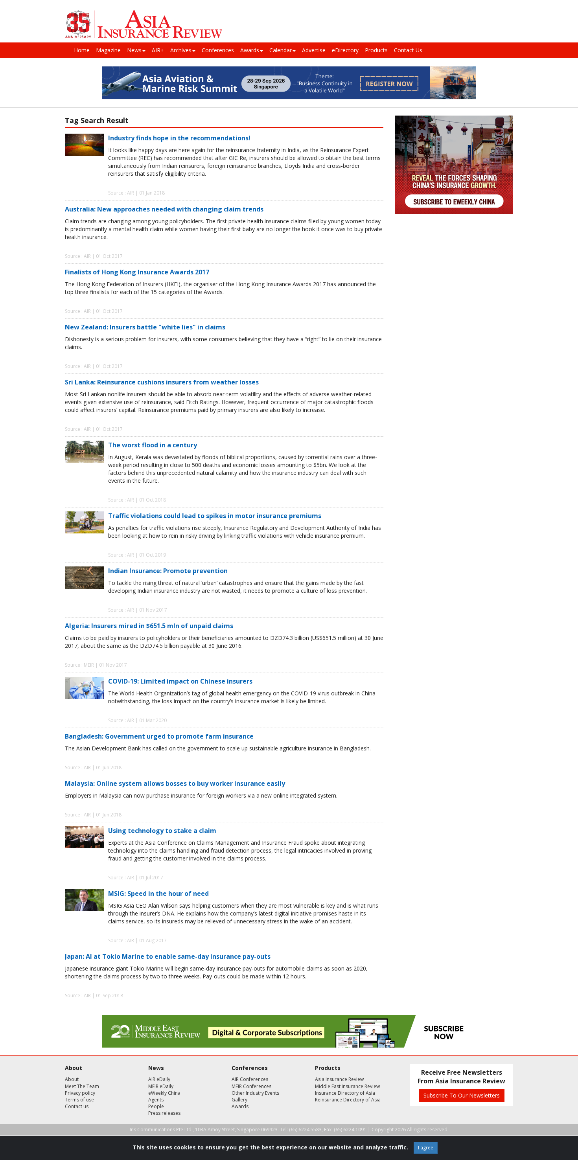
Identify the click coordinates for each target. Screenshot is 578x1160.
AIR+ (158, 50)
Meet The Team (82, 1086)
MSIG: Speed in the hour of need (158, 893)
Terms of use (79, 1099)
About (72, 1079)
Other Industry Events (255, 1093)
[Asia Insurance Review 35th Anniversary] (143, 24)
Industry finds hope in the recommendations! (179, 138)
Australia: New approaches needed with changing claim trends (164, 209)
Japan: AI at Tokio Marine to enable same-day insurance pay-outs (168, 956)
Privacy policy (80, 1093)
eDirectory (345, 50)
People (156, 1106)
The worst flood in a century (152, 445)
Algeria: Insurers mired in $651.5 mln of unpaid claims (149, 625)
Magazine (108, 50)
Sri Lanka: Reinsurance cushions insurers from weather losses (162, 382)
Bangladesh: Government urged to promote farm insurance (159, 736)
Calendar (280, 50)
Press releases (164, 1113)
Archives (180, 50)
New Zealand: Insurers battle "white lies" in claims (145, 327)
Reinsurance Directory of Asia (348, 1099)
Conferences (218, 50)
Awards (249, 50)
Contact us (76, 1106)
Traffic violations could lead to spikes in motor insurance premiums (214, 515)
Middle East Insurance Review (347, 1086)
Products (376, 50)
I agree (425, 1147)
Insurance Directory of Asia (345, 1093)
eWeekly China (164, 1093)
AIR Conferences (250, 1079)
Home (82, 50)
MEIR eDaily (160, 1086)
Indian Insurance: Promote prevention (168, 570)
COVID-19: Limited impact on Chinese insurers (180, 681)
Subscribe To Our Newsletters (461, 1095)
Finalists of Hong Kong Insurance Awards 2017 (137, 272)
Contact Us (408, 50)
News (134, 50)
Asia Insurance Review (339, 1079)
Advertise (314, 50)
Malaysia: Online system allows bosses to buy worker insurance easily (175, 783)
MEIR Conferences (251, 1086)
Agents (156, 1099)
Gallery (239, 1099)
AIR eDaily (159, 1079)
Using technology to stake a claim (162, 830)
